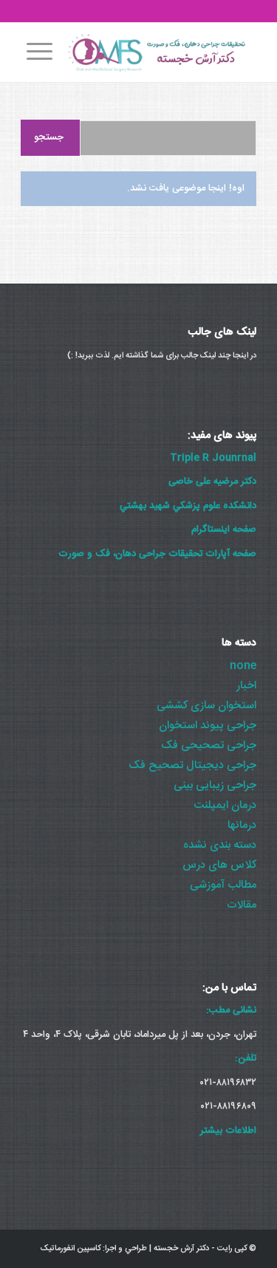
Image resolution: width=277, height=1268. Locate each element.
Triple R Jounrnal (213, 458)
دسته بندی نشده (219, 845)
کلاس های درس (219, 865)
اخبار (246, 685)
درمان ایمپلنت (225, 805)
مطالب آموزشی (223, 885)
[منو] (36, 52)
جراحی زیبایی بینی (215, 785)
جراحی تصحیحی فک (208, 745)
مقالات (241, 905)
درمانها (242, 825)
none (243, 666)
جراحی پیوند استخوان (207, 725)
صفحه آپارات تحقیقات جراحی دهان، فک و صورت (157, 554)
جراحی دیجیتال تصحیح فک (192, 765)
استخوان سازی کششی (206, 705)
